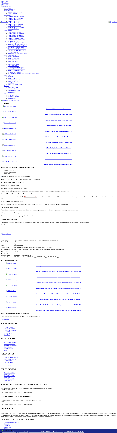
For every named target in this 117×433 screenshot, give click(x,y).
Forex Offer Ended (13, 78)
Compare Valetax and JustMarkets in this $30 (58, 125)
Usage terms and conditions (11, 422)
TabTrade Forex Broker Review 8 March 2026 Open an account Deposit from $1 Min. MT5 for (58, 293)
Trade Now (81, 432)
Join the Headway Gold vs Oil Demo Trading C (58, 131)
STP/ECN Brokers (9, 332)
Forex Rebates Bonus (13, 64)
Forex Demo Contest (13, 87)
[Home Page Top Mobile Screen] (10, 100)
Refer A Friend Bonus (13, 66)
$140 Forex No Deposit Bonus (16, 47)
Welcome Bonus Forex (14, 90)
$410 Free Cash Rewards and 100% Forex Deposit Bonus (23, 73)
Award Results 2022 (9, 379)
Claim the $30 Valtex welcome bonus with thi (58, 109)
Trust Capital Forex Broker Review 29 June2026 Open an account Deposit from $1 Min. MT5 (58, 266)
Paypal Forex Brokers (10, 342)
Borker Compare (12, 13)
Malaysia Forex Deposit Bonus (16, 70)
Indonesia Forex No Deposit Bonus (17, 46)
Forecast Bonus (8, 362)
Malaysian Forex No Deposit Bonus (17, 44)
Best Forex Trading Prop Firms (16, 38)
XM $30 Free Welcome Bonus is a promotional (58, 142)
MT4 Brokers (7, 333)
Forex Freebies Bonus (13, 59)
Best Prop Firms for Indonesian (16, 36)
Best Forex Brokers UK (14, 21)
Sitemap (6, 428)
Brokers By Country (9, 328)
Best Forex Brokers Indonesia (16, 16)
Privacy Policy (8, 427)
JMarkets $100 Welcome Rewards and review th (58, 159)
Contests (6, 86)
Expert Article (11, 92)
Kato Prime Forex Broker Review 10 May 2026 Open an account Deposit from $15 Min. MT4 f (58, 282)
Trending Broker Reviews (15, 12)
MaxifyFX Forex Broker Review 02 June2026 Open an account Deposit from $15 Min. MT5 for (58, 271)
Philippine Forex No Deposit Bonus (17, 53)
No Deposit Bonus (13, 52)
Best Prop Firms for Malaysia (15, 35)
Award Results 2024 (9, 376)
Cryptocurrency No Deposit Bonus (17, 43)
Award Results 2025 (9, 374)
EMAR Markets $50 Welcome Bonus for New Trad (58, 164)
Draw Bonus (7, 363)
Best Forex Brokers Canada (15, 23)
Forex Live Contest (13, 89)
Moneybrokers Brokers (10, 345)
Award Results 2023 (9, 377)
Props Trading (8, 30)
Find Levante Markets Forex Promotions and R (58, 114)
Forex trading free (12, 98)
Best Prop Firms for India (14, 32)
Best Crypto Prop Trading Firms (16, 39)
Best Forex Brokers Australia (15, 24)
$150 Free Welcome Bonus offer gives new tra (58, 153)
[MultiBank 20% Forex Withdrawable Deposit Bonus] (15, 176)
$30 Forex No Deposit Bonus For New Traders (58, 136)
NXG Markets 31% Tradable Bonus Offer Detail (58, 120)
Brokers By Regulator (10, 330)
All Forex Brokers (12, 95)
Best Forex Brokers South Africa (16, 27)
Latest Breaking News (14, 79)
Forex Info (10, 76)
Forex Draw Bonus (13, 61)
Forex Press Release (13, 81)
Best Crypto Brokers (13, 29)
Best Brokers (7, 15)
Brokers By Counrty (13, 96)
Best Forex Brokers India (14, 26)
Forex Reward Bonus (13, 63)
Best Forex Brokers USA (14, 19)
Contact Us (7, 425)
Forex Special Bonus (13, 56)
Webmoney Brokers (9, 344)
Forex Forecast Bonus (13, 58)
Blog (5, 350)
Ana (5, 93)
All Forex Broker (8, 327)
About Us (6, 424)
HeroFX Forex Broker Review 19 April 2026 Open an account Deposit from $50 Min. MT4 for (58, 288)
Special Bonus (8, 360)
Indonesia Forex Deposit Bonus (16, 69)
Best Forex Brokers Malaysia (15, 18)
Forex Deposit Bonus (10, 55)
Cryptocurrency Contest (14, 72)
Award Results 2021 (9, 380)
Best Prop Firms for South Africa (16, 33)
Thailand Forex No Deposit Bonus (17, 49)
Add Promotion (5, 319)
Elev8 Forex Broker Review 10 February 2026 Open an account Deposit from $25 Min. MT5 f (58, 299)
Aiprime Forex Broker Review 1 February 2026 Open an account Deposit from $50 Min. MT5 (58, 304)
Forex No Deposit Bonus (11, 41)
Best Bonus (7, 335)
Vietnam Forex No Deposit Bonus (17, 50)
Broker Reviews (8, 10)
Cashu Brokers (8, 347)
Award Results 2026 (9, 373)
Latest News (11, 83)
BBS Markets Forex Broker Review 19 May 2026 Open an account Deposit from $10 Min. (58, 277)
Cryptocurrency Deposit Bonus (16, 67)
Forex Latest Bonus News (15, 84)
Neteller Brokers (8, 348)
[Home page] (9, 9)
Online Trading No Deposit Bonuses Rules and (58, 148)
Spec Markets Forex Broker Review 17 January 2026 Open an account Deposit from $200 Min (58, 310)
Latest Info (7, 75)
